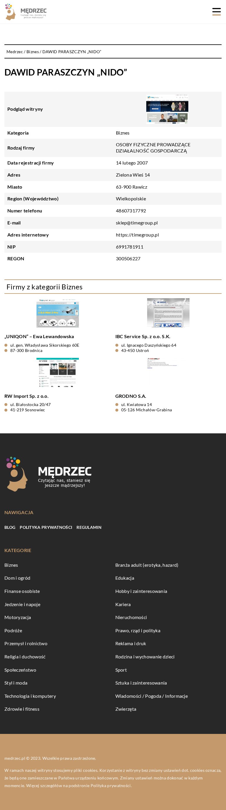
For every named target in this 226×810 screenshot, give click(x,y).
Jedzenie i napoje (22, 604)
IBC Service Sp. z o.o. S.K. (143, 336)
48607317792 (131, 210)
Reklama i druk (130, 643)
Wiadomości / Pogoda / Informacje (151, 696)
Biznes (123, 132)
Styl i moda (15, 682)
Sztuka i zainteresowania (141, 682)
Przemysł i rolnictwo (25, 643)
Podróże (13, 630)
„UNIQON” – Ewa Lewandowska (39, 336)
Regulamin (89, 527)
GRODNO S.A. (131, 396)
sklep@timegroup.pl (137, 222)
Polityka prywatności (46, 527)
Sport (121, 670)
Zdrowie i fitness (21, 709)
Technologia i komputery (30, 696)
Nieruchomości (131, 617)
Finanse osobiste (22, 591)
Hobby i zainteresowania (141, 591)
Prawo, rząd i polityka (138, 630)
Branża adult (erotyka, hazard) (147, 565)
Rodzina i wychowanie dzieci (145, 656)
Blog (9, 527)
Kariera (123, 604)
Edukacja (124, 578)
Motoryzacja (17, 617)
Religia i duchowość (25, 656)
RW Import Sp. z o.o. (26, 396)
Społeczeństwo (20, 670)
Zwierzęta (126, 709)
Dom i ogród (17, 578)
